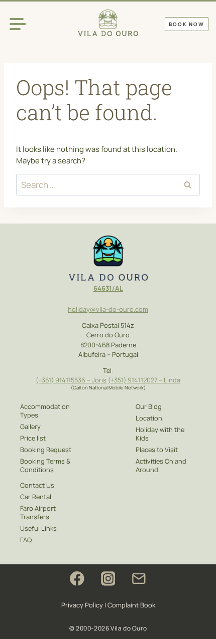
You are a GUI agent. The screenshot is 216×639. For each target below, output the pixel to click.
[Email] (139, 578)
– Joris (95, 379)
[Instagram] (107, 578)
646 (99, 288)
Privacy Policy (82, 604)
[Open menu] (18, 24)
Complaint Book (131, 604)
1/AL (116, 288)
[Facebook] (77, 578)
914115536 (70, 379)
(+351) (45, 379)
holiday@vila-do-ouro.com (108, 309)
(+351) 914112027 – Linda (144, 379)
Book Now (186, 24)
